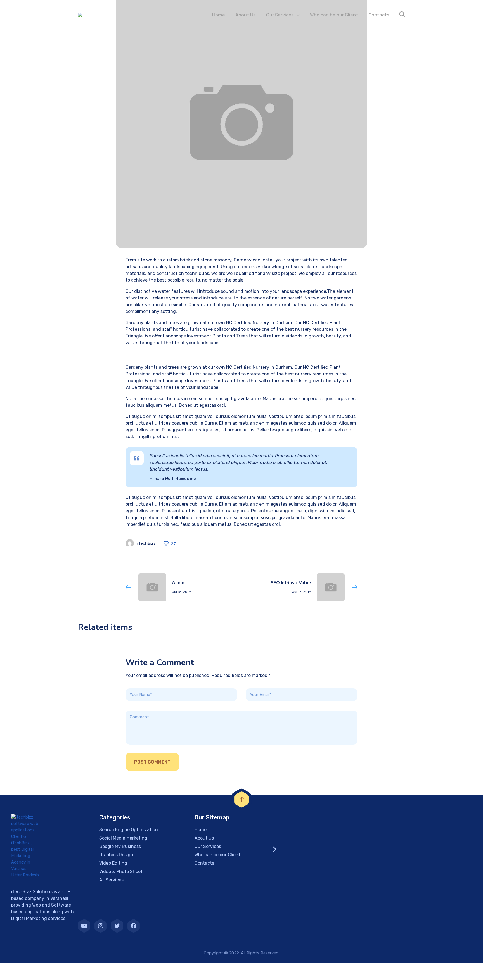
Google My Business (120, 846)
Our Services (280, 15)
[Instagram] (100, 926)
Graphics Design (116, 854)
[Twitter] (117, 926)
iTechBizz (146, 543)
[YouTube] (84, 926)
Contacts (378, 15)
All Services (111, 880)
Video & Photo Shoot (121, 871)
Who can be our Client (334, 15)
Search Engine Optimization (128, 829)
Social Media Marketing (123, 838)
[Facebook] (133, 926)
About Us (245, 15)
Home (218, 15)
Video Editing (113, 863)
